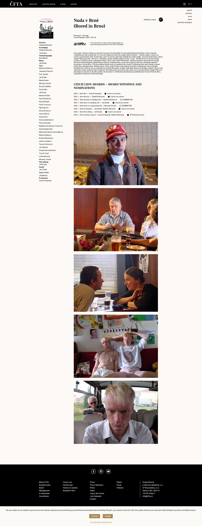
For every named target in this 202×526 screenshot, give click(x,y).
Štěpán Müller (44, 172)
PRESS (190, 19)
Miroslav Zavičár (45, 159)
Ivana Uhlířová (44, 114)
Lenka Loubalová (45, 141)
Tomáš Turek (44, 153)
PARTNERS (189, 13)
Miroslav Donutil (45, 83)
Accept (107, 516)
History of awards (70, 488)
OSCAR (190, 16)
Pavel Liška (43, 89)
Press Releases (96, 485)
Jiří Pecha (42, 92)
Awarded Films (69, 491)
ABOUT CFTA (33, 4)
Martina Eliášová (45, 135)
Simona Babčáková (46, 120)
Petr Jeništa (43, 74)
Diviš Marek (43, 58)
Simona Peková (45, 111)
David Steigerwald (45, 129)
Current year (68, 485)
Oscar (119, 485)
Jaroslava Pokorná (46, 71)
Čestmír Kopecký (45, 181)
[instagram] (101, 471)
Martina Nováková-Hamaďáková (51, 132)
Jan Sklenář (43, 147)
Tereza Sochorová (46, 144)
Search (189, 10)
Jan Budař (43, 53)
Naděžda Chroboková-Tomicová (51, 126)
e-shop (62, 4)
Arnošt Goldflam (45, 86)
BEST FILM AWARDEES (185, 22)
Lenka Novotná (44, 156)
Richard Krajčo (44, 102)
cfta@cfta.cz (147, 496)
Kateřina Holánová (45, 68)
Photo (92, 488)
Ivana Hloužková (45, 99)
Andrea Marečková (46, 138)
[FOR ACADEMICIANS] (184, 4)
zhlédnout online (150, 20)
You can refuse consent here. (101, 522)
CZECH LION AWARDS (48, 4)
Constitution (44, 496)
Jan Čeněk (43, 169)
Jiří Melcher (43, 176)
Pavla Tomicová (45, 105)
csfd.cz (114, 44)
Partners (120, 488)
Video (92, 491)
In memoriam (44, 493)
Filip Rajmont (44, 108)
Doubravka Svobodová (47, 150)
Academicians (44, 485)
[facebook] (93, 471)
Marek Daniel (44, 80)
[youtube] (108, 471)
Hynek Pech (43, 117)
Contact (93, 499)
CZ (189, 4)
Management (44, 491)
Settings (95, 516)
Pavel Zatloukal (44, 123)
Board (41, 488)
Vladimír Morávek (45, 45)
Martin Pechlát (44, 95)
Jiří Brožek (43, 164)
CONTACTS (73, 4)
